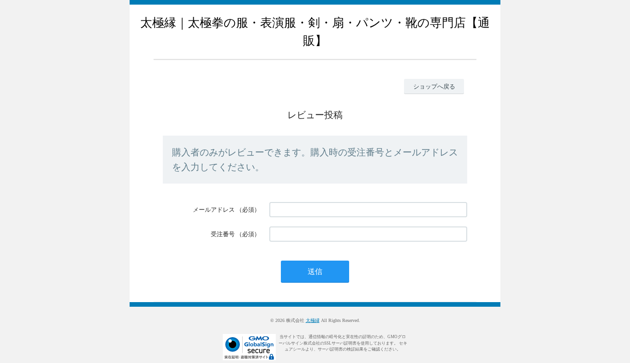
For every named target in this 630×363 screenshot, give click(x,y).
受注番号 (223, 234)
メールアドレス (214, 209)
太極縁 (313, 320)
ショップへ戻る (434, 86)
